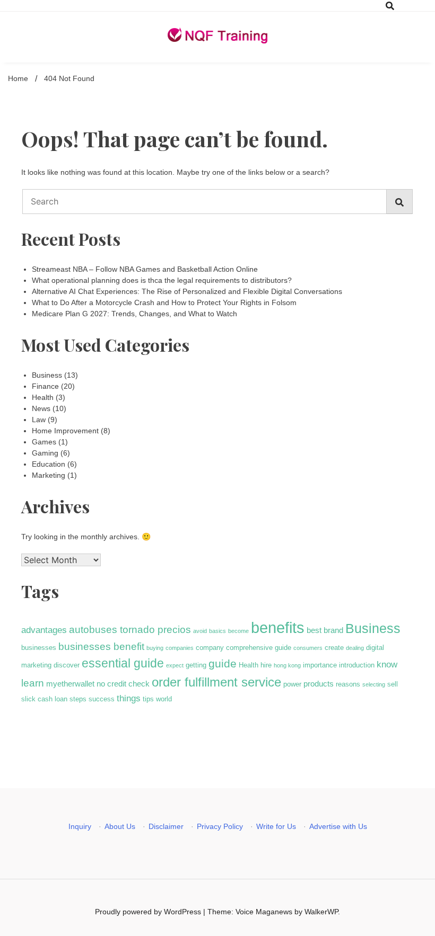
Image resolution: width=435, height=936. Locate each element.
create (334, 648)
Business (47, 375)
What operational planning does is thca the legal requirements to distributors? (162, 280)
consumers (308, 648)
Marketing (48, 475)
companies (180, 648)
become (238, 631)
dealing (355, 648)
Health (43, 397)
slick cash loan (44, 699)
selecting (373, 684)
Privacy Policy (220, 826)
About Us (120, 826)
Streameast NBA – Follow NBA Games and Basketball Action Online (145, 269)
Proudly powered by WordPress (149, 911)
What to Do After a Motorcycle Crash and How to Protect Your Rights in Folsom (164, 302)
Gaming (45, 453)
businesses (38, 648)
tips (148, 699)
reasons (348, 684)
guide (222, 663)
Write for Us (276, 826)
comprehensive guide (258, 648)
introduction (357, 665)
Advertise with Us (338, 826)
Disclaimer (166, 826)
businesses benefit (101, 646)
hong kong (287, 665)
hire (266, 665)
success (102, 699)
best (314, 630)
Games (44, 442)
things (129, 698)
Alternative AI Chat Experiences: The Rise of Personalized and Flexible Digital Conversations (187, 291)
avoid (200, 631)
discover (67, 665)
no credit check (123, 683)
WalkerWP (321, 911)
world (164, 699)
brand (333, 630)
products (318, 683)
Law (39, 419)
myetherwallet (70, 683)
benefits (277, 627)
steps (77, 699)
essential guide (123, 663)
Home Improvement (65, 430)
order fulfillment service (216, 682)
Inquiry (79, 826)
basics (217, 631)
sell (392, 684)
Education (48, 464)
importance (320, 665)
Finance (45, 386)
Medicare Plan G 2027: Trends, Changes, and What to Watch (134, 313)
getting (196, 665)
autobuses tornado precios (130, 629)
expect (175, 665)
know (387, 664)
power (292, 684)
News (41, 408)
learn (32, 683)
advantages (44, 630)
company (210, 648)
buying (154, 648)
